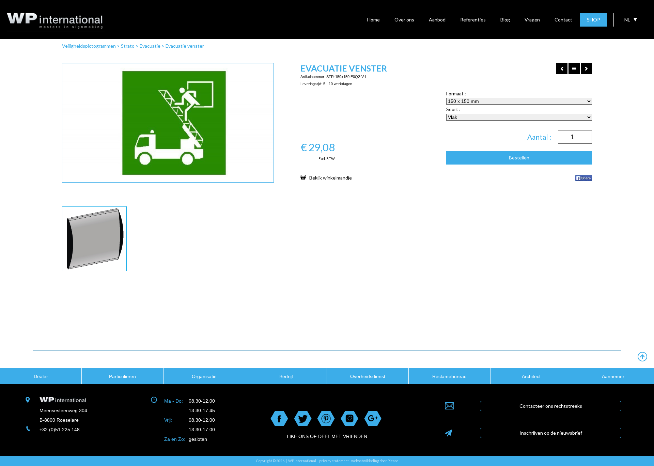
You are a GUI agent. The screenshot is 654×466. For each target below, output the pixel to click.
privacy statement (334, 461)
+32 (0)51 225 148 (60, 429)
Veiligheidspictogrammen (89, 46)
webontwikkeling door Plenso (374, 461)
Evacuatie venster (185, 46)
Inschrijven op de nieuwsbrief (550, 433)
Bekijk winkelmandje (330, 177)
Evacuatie (150, 46)
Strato (128, 46)
